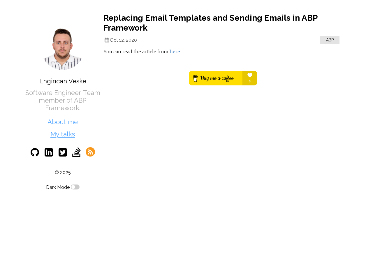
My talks (62, 134)
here (175, 52)
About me (62, 122)
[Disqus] (222, 173)
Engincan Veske (62, 81)
